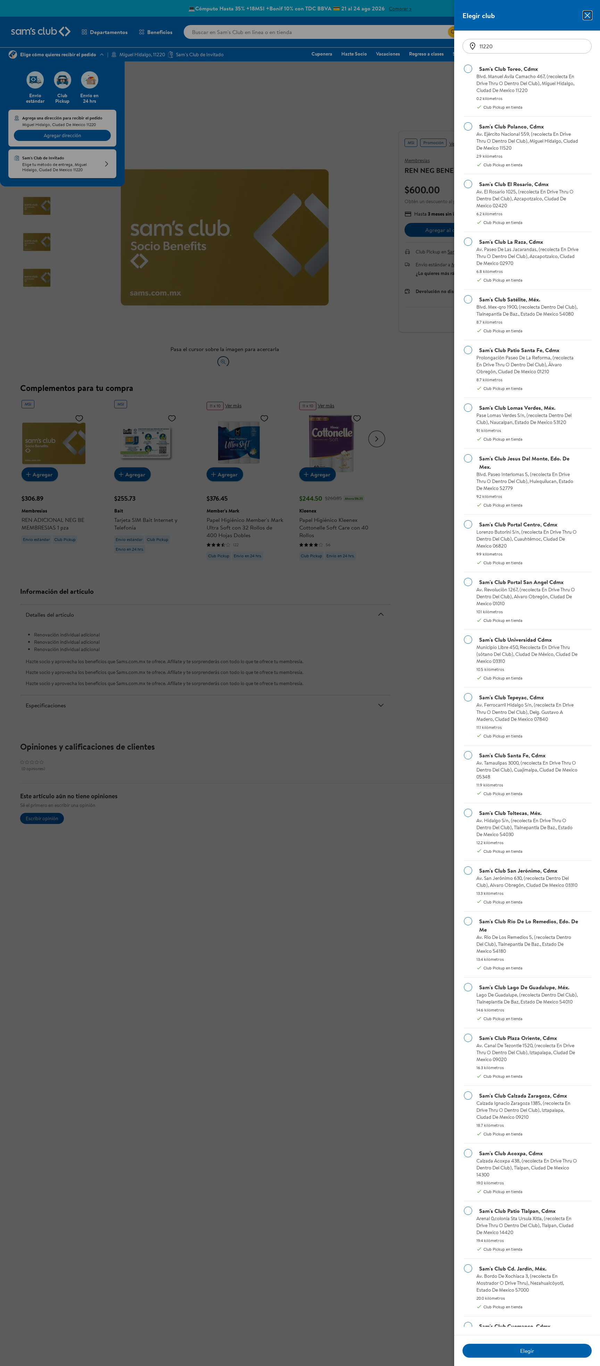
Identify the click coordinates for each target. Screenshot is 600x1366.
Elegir (527, 1351)
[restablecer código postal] (472, 46)
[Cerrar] (587, 15)
